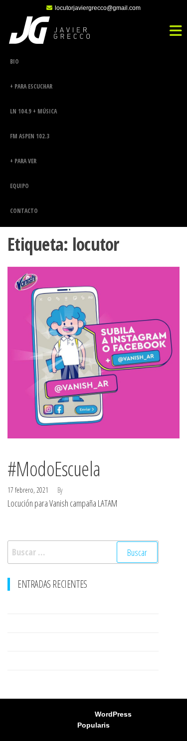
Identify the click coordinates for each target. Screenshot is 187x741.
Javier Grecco (84, 490)
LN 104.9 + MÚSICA (33, 111)
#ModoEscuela (54, 468)
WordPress (113, 714)
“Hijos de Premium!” (36, 679)
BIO (14, 61)
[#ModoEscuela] (93, 351)
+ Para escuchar (31, 86)
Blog (12, 451)
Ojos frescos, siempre (40, 660)
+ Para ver (23, 161)
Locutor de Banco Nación (43, 604)
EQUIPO (19, 186)
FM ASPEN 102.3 (29, 136)
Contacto (24, 211)
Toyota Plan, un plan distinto (48, 642)
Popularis (93, 725)
